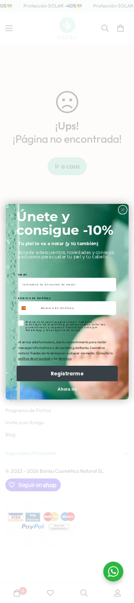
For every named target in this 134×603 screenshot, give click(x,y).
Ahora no (66, 389)
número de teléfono (34, 298)
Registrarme (67, 373)
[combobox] (28, 308)
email (23, 274)
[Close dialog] (122, 210)
